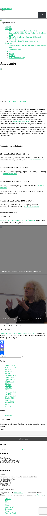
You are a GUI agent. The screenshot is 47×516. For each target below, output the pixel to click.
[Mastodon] (23, 346)
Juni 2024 (8, 371)
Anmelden (8, 415)
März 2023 (8, 388)
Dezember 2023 (10, 375)
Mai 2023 (8, 386)
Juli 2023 (8, 384)
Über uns (8, 51)
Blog (6, 501)
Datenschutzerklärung (17, 58)
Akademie (8, 29)
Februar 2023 (9, 390)
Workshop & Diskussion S (17, 220)
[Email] (23, 349)
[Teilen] (23, 353)
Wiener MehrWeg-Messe (21, 121)
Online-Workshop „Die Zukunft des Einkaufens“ (18, 333)
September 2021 (10, 400)
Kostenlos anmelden (37, 160)
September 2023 (10, 380)
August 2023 (9, 382)
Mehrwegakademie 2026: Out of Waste (23, 31)
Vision (11, 54)
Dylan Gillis (11, 101)
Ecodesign (8, 43)
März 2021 (8, 406)
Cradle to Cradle (15, 49)
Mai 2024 (8, 373)
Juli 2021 (8, 404)
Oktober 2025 (10, 365)
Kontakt (12, 56)
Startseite (8, 27)
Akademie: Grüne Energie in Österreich (23, 41)
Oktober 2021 (10, 398)
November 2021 (10, 396)
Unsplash (22, 101)
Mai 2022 (8, 394)
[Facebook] (23, 342)
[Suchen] (42, 15)
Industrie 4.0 (9, 507)
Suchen (2, 11)
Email (2, 430)
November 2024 (10, 367)
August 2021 (9, 402)
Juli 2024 (8, 369)
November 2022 (10, 392)
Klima (7, 505)
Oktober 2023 (10, 377)
